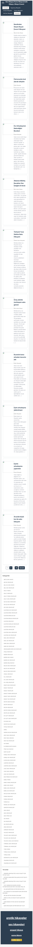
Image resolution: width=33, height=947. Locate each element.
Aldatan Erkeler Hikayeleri (11, 618)
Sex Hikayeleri (7, 821)
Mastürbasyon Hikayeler (10, 777)
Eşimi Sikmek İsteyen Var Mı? (11, 901)
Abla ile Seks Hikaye (18, 33)
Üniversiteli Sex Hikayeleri (11, 857)
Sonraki (22, 567)
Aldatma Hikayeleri (9, 629)
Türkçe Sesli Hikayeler (10, 852)
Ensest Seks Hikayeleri (10, 696)
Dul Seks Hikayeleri (9, 679)
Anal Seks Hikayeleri (9, 638)
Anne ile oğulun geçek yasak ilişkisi (13, 897)
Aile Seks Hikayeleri (9, 607)
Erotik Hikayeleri (17, 363)
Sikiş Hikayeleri (8, 827)
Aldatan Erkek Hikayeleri (10, 612)
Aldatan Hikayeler (9, 621)
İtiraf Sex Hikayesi (8, 749)
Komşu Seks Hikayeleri (10, 754)
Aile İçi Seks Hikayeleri (10, 601)
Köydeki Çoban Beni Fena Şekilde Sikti (14, 877)
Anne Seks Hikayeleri (9, 643)
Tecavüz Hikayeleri (9, 832)
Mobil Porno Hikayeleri (10, 782)
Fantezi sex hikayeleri (9, 724)
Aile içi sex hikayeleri (9, 604)
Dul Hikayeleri (7, 676)
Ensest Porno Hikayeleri (10, 693)
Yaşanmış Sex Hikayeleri (10, 863)
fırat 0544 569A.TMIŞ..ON (18, 886)
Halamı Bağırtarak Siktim (10, 889)
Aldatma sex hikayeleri (10, 635)
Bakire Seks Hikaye (8, 657)
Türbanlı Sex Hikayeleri (10, 846)
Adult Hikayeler (8, 593)
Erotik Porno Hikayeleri (10, 710)
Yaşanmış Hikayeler (15, 7)
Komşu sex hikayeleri (9, 757)
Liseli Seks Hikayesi (9, 771)
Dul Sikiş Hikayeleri (9, 682)
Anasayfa (5, 7)
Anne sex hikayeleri (9, 646)
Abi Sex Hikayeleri (7, 13)
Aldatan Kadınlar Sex (9, 626)
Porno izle (6, 802)
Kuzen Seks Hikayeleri (9, 760)
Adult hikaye (7, 590)
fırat (4, 882)
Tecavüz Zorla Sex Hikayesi (11, 841)
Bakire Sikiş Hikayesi (9, 663)
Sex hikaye (6, 818)
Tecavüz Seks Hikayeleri (10, 835)
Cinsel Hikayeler (8, 674)
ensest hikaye (16, 930)
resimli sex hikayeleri (9, 804)
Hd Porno (6, 743)
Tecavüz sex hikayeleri (10, 838)
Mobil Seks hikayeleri (9, 788)
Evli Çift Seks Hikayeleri (10, 718)
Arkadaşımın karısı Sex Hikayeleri (12, 649)
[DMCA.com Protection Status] (16, 940)
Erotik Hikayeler (17, 85)
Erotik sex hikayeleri (9, 713)
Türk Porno (7, 849)
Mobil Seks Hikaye (8, 785)
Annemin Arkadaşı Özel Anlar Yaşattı (14, 873)
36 (16, 567)
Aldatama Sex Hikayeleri (10, 610)
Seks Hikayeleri (8, 813)
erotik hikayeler (16, 918)
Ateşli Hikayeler (8, 651)
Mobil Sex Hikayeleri (9, 790)
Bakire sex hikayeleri (9, 660)
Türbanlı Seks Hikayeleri (19, 240)
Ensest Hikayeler (7, 10)
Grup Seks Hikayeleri (9, 735)
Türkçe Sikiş (7, 854)
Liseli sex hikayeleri (9, 774)
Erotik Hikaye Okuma (9, 701)
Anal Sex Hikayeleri (9, 640)
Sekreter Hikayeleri (9, 807)
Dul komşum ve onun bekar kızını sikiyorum (15, 891)
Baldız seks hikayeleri (10, 665)
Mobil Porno (7, 779)
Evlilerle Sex (7, 721)
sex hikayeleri (16, 924)
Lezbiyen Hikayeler (9, 763)
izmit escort (7, 752)
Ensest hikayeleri (8, 690)
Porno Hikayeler (8, 796)
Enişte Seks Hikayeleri (9, 685)
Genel (5, 729)
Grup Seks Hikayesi (9, 738)
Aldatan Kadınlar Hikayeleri (11, 624)
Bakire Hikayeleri (8, 654)
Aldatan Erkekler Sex (9, 615)
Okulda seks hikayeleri (10, 793)
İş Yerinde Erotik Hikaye (10, 746)
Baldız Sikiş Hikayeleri (9, 671)
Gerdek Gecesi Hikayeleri (10, 732)
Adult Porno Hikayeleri (10, 596)
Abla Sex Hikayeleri (9, 587)
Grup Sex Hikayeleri (9, 740)
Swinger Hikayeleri (9, 829)
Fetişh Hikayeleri (8, 726)
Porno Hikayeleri (18, 10)
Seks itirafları (8, 815)
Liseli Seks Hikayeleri (9, 768)
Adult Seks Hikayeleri (9, 599)
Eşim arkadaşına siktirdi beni (11, 905)
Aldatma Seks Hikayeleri (10, 632)
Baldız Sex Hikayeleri (9, 668)
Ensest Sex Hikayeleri (9, 699)
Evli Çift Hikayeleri (9, 715)
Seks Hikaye (7, 810)
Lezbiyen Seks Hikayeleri (10, 765)
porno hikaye (16, 935)
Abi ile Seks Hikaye (18, 189)
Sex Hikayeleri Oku (9, 824)
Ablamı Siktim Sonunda (10, 895)
